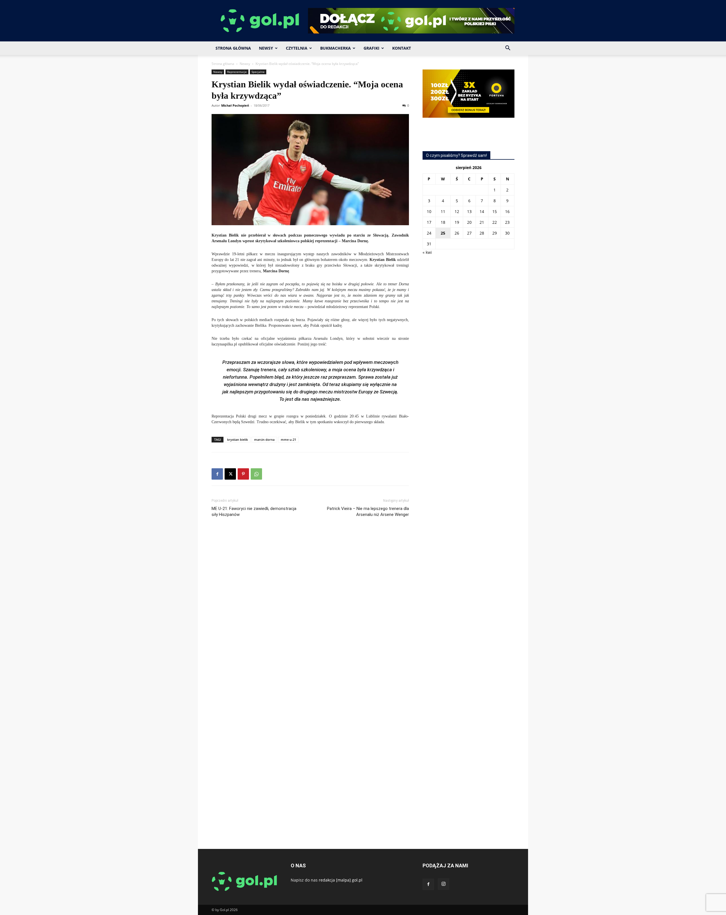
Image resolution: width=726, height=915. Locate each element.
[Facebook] (217, 474)
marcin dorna (264, 439)
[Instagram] (443, 884)
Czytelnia (296, 48)
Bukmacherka (335, 48)
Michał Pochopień (235, 105)
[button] (507, 48)
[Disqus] (310, 607)
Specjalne (258, 72)
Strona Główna (233, 48)
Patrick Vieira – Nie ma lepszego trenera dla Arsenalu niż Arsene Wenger (368, 511)
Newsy (266, 48)
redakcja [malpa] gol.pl (340, 880)
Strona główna (223, 63)
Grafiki (371, 48)
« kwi (427, 252)
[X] (230, 474)
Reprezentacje (237, 72)
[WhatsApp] (256, 474)
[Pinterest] (243, 474)
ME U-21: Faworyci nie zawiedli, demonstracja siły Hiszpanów (254, 511)
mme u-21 (288, 439)
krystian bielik (237, 439)
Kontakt (401, 48)
